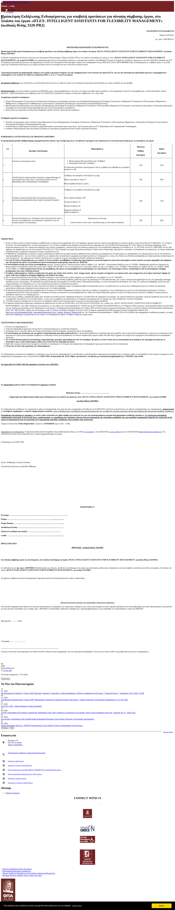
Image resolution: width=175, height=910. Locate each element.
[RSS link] (95, 804)
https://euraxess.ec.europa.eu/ (150, 432)
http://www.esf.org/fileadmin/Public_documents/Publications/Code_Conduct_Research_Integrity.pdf (43, 312)
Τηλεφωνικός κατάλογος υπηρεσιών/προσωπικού (26, 753)
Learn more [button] (77, 906)
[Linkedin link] (76, 804)
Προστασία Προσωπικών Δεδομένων (16, 871)
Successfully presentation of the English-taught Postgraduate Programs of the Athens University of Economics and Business (47, 719)
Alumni (4, 6)
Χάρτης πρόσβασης (15, 745)
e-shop (12, 6)
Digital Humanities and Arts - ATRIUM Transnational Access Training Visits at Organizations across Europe (42, 726)
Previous (5, 728)
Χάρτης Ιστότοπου (13, 793)
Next (12, 728)
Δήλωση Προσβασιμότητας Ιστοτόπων (17, 869)
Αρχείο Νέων (168, 732)
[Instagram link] (91, 804)
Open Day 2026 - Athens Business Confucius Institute (21, 706)
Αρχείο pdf (7, 670)
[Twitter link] (80, 804)
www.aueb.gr (89, 432)
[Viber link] (99, 805)
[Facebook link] (88, 804)
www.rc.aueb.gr (115, 432)
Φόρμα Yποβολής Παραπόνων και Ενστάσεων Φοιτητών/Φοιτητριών (28, 873)
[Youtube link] (84, 804)
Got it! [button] (161, 906)
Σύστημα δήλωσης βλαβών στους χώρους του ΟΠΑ (22, 875)
